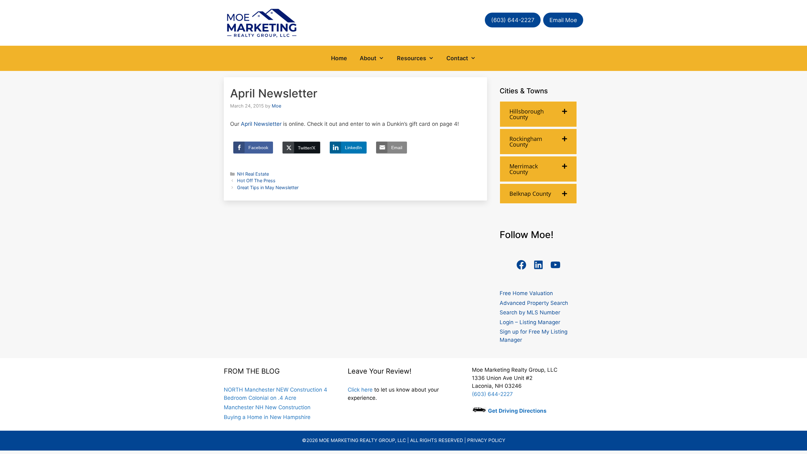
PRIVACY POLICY (486, 440)
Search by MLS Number (530, 312)
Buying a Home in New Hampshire (267, 417)
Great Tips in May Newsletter (268, 187)
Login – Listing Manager (530, 322)
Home (339, 58)
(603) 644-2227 (512, 20)
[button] (383, 58)
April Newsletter (261, 124)
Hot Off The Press (256, 180)
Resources (411, 58)
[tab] (538, 114)
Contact (457, 58)
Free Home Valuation (526, 293)
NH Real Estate (253, 174)
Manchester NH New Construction (267, 407)
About (368, 58)
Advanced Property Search (534, 303)
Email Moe (563, 20)
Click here (360, 390)
